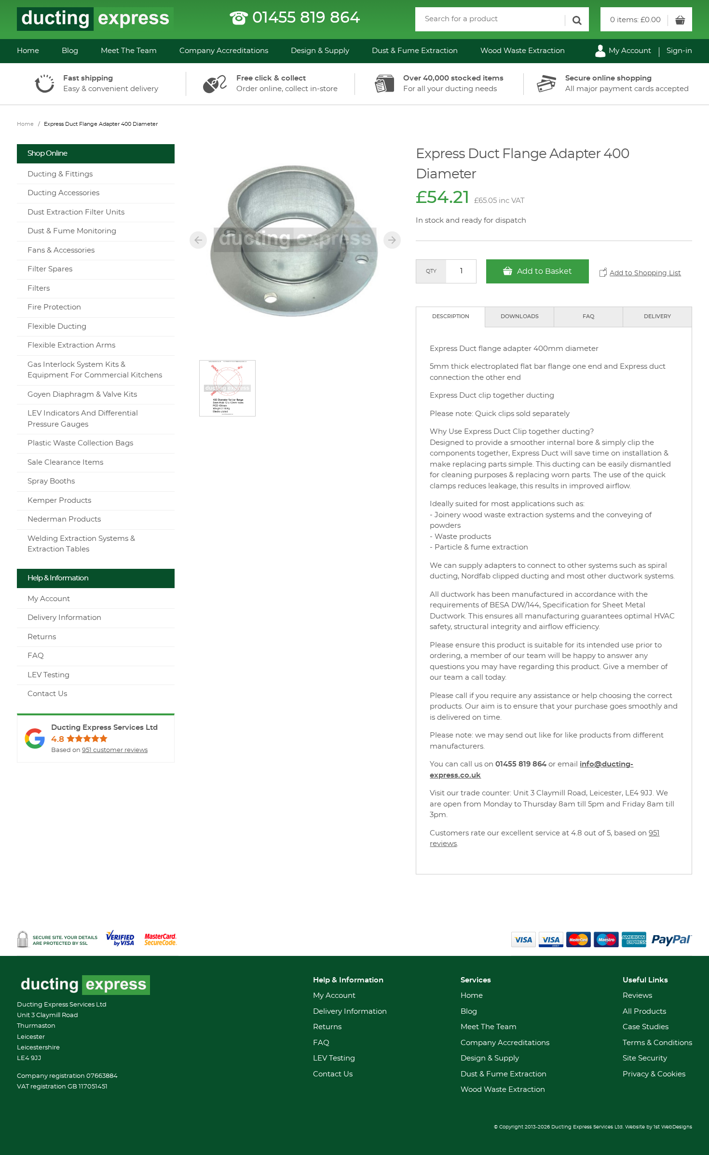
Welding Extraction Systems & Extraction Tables (81, 544)
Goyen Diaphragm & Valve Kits (82, 394)
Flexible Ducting (56, 326)
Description (450, 316)
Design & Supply (320, 50)
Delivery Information (64, 617)
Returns (41, 637)
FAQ (588, 316)
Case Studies (645, 1027)
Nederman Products (64, 519)
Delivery (657, 316)
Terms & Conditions (657, 1043)
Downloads (520, 316)
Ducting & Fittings (60, 174)
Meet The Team (129, 50)
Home (28, 50)
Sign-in (679, 50)
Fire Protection (54, 307)
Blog (70, 50)
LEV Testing (48, 675)
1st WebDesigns (673, 1127)
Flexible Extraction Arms (71, 345)
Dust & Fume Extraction (415, 50)
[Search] (577, 20)
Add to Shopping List (645, 273)
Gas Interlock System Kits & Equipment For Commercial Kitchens (94, 370)
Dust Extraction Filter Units (75, 212)
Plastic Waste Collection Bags (80, 443)
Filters (38, 288)
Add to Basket (543, 271)
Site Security (645, 1058)
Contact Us (47, 694)
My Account (629, 50)
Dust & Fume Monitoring (71, 231)
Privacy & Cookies (654, 1074)
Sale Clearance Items (65, 462)
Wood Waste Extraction (522, 50)
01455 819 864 (306, 18)
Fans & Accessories (61, 250)
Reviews (637, 995)
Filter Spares (49, 269)
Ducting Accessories (63, 193)
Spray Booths (51, 481)
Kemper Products (59, 500)
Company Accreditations (223, 50)
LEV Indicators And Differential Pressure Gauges (82, 419)
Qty (431, 271)
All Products (644, 1011)
